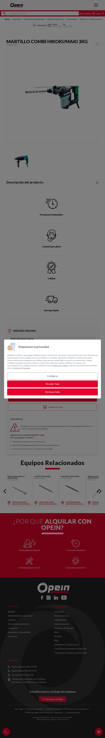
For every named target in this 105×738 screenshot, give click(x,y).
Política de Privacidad (21, 368)
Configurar (52, 376)
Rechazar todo (52, 391)
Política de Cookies (60, 365)
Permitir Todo (52, 383)
